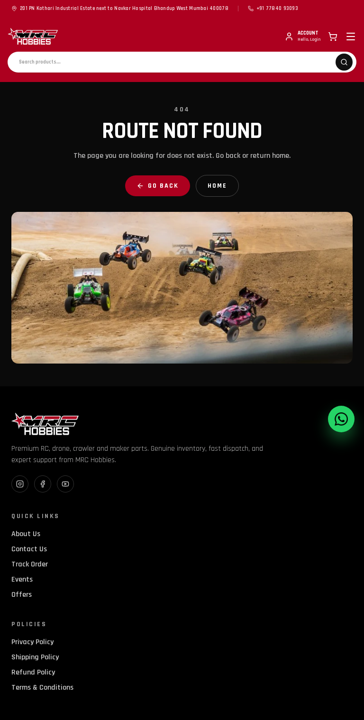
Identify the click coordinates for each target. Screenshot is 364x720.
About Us (25, 534)
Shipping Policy (35, 657)
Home (217, 186)
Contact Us (29, 549)
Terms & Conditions (42, 688)
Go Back (163, 186)
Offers (21, 595)
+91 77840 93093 (277, 8)
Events (22, 579)
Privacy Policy (32, 642)
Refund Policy (33, 672)
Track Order (29, 564)
